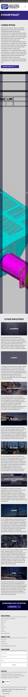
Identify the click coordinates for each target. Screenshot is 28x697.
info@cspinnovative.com (19, 1)
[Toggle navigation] (25, 6)
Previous (1, 192)
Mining (2, 623)
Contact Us (4, 639)
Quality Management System (8, 646)
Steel (2, 625)
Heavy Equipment (5, 633)
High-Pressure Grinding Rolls (8, 618)
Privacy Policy (6, 693)
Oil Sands (3, 627)
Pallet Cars (4, 621)
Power (2, 629)
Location (3, 641)
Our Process (4, 644)
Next (26, 192)
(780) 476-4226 (7, 1)
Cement (3, 631)
